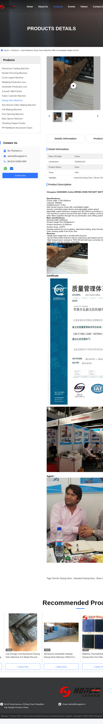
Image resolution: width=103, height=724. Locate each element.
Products (58, 7)
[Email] (11, 168)
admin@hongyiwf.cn (17, 156)
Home (30, 7)
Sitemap (4, 716)
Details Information (65, 138)
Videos (84, 7)
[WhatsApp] (5, 168)
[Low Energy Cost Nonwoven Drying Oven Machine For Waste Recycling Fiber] (23, 632)
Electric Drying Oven (62, 578)
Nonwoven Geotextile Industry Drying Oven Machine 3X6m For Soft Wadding (59, 656)
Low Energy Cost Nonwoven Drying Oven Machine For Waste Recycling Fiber (23, 656)
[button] (18, 638)
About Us (43, 7)
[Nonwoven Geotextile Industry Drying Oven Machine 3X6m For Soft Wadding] (61, 632)
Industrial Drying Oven (84, 578)
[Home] (8, 7)
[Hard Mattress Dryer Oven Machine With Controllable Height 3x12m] (73, 83)
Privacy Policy (16, 716)
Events (71, 7)
